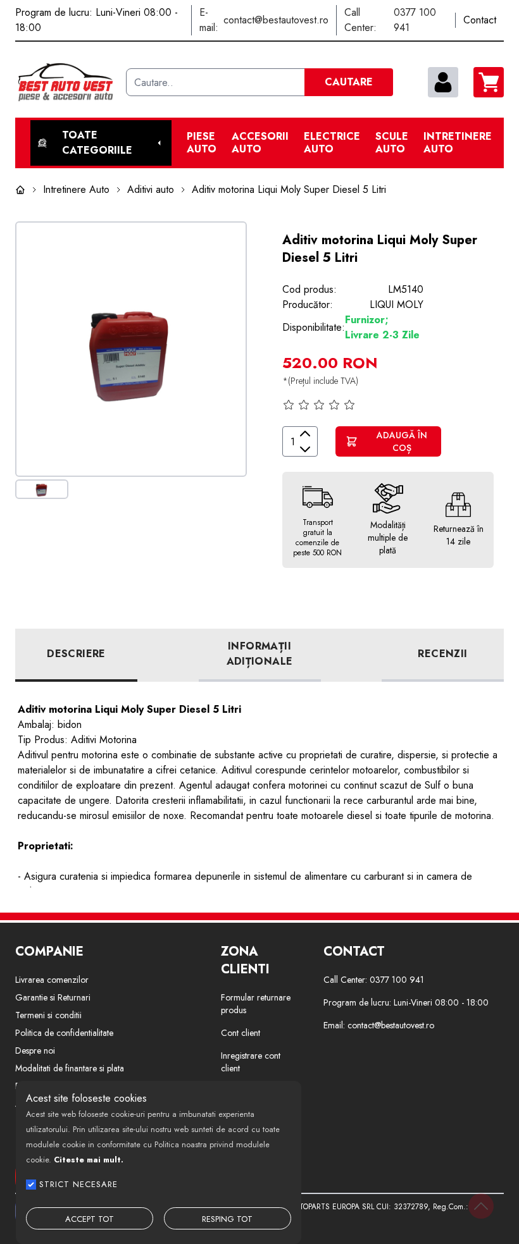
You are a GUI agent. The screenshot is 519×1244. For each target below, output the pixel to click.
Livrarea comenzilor (52, 979)
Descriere (76, 653)
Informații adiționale (260, 653)
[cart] (488, 82)
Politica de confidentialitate (64, 1032)
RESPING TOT (227, 1219)
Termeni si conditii (48, 1015)
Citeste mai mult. (88, 1160)
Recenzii (442, 653)
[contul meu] (443, 82)
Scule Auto (391, 143)
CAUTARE (349, 82)
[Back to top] (481, 1206)
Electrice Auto (332, 143)
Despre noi (35, 1050)
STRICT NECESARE (78, 1184)
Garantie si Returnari (53, 997)
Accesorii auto (260, 143)
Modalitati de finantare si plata (69, 1068)
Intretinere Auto (457, 143)
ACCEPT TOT (89, 1219)
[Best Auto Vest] (65, 82)
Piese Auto (201, 143)
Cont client (240, 1032)
